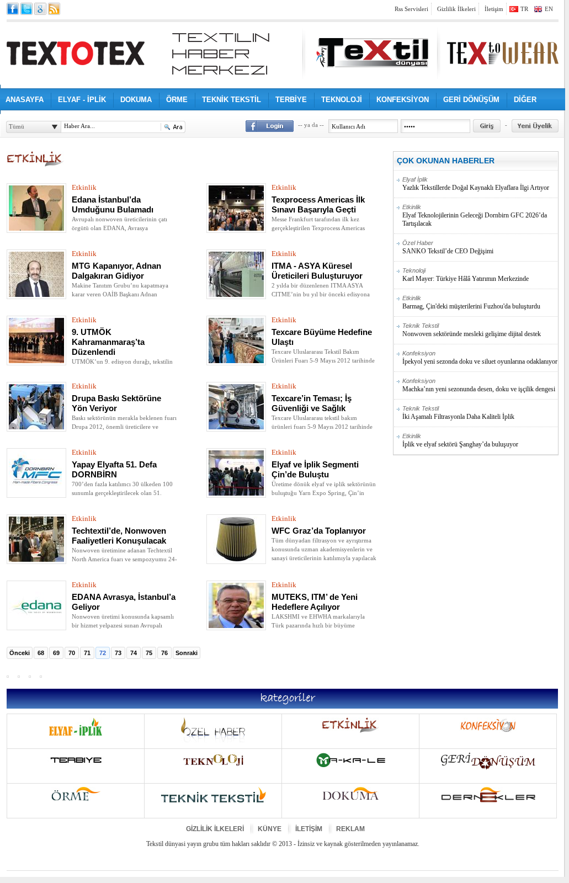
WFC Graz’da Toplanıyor (319, 530)
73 (118, 653)
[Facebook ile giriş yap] (270, 126)
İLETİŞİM (308, 829)
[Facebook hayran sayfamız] (13, 9)
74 (133, 653)
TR (524, 9)
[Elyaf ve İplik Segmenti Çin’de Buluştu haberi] (236, 493)
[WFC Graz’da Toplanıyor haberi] (236, 559)
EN (549, 9)
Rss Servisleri (411, 9)
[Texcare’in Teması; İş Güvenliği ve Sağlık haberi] (236, 427)
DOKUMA (136, 99)
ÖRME (177, 99)
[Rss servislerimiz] (54, 9)
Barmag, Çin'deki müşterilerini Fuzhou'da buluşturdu (471, 302)
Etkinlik (84, 187)
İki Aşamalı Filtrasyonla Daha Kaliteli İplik (458, 413)
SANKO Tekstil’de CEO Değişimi (447, 247)
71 (87, 653)
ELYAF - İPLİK (82, 99)
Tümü (16, 126)
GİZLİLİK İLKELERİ (215, 829)
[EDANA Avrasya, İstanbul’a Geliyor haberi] (36, 626)
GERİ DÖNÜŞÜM (471, 99)
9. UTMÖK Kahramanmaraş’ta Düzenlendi (108, 342)
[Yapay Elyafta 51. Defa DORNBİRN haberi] (36, 493)
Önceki (19, 653)
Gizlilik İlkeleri (456, 9)
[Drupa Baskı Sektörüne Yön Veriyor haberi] (36, 427)
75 (149, 653)
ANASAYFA (25, 99)
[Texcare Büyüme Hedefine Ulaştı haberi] (236, 361)
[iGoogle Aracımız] (40, 9)
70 (71, 653)
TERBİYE (291, 99)
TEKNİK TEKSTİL (231, 99)
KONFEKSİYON (402, 99)
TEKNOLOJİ (341, 99)
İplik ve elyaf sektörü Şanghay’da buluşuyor (460, 440)
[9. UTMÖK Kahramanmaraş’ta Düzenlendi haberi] (36, 361)
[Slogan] (220, 54)
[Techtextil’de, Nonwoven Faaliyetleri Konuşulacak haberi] (36, 559)
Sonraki (187, 653)
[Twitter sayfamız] (26, 9)
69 (56, 653)
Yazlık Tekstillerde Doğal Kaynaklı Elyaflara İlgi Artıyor (475, 184)
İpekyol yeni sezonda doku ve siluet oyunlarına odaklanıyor (479, 357)
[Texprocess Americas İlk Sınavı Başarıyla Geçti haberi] (236, 228)
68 (41, 653)
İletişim (494, 9)
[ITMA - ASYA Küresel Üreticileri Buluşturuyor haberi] (236, 295)
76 (164, 653)
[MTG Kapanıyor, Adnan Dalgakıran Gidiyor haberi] (36, 295)
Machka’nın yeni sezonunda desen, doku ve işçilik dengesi (478, 385)
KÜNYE (269, 829)
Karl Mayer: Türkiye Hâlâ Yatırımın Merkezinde (465, 275)
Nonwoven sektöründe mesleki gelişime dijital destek (471, 330)
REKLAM (350, 829)
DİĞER (525, 99)
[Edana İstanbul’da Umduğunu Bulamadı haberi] (36, 228)
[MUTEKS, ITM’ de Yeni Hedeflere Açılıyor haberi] (236, 626)
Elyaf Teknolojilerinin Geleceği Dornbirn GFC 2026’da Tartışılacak (474, 215)
